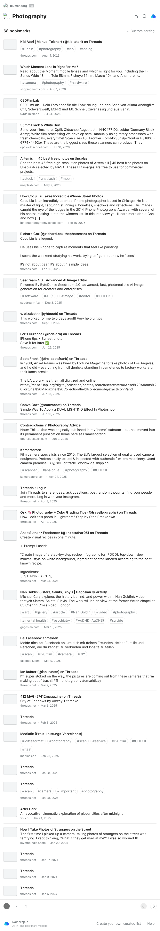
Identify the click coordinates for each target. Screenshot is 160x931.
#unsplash (47, 179)
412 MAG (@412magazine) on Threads (30, 693)
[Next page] (153, 906)
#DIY (81, 654)
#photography (50, 49)
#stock (27, 179)
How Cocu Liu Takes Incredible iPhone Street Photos (41, 193)
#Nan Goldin (81, 612)
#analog (86, 49)
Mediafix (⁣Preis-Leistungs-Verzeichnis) (30, 730)
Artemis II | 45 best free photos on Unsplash (34, 155)
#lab (70, 49)
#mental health (34, 620)
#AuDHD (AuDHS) (90, 620)
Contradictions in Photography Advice (29, 422)
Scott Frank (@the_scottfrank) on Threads (33, 355)
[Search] (144, 16)
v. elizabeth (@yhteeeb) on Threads (28, 310)
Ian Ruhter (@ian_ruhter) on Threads (28, 668)
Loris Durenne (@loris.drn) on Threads (30, 330)
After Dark (8, 805)
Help (151, 924)
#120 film (45, 654)
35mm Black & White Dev (19, 122)
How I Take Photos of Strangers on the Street (35, 826)
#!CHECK (103, 296)
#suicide (116, 620)
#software (30, 296)
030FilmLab (9, 97)
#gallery (41, 612)
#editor (84, 296)
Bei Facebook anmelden (19, 635)
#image (67, 296)
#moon (66, 179)
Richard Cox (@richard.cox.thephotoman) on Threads (42, 230)
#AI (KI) (50, 296)
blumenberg (22, 6)
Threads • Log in (13, 484)
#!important (66, 791)
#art (25, 612)
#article (59, 612)
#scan (27, 654)
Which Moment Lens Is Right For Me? (29, 63)
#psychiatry (61, 620)
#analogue (51, 470)
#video (101, 612)
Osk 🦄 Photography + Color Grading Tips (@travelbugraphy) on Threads (57, 509)
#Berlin (27, 49)
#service (99, 741)
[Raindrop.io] (153, 16)
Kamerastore (10, 446)
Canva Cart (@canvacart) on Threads (29, 401)
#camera (29, 83)
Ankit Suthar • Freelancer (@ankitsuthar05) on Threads (43, 529)
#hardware (78, 83)
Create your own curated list (118, 924)
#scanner (29, 470)
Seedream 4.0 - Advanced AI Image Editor (33, 277)
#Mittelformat (33, 741)
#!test (26, 749)
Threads (6, 713)
